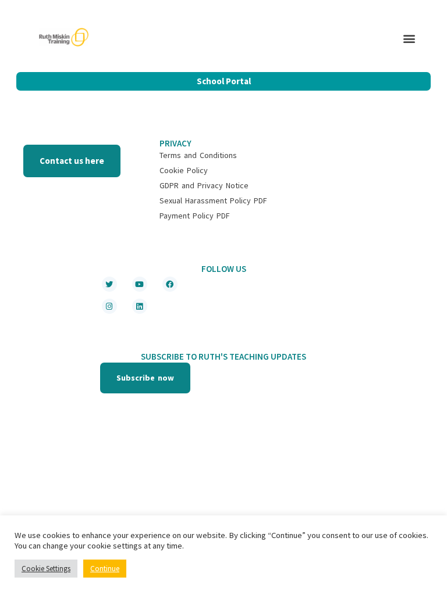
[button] (409, 38)
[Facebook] (170, 284)
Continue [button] (104, 569)
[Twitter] (109, 284)
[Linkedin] (139, 306)
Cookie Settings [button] (46, 569)
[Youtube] (139, 284)
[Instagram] (109, 306)
